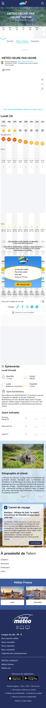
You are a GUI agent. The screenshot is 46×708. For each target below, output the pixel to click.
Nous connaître (8, 642)
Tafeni (42, 8)
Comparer (35, 41)
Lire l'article (35, 543)
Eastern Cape (18, 8)
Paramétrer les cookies (34, 693)
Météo (2, 8)
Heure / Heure (22, 41)
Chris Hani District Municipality (31, 8)
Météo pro (6, 668)
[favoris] (42, 15)
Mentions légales (13, 686)
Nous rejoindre (8, 646)
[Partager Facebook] (22, 306)
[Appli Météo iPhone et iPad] (15, 678)
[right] (44, 31)
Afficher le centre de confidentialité (24, 697)
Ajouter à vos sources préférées (24, 312)
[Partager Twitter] (27, 306)
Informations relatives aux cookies (24, 690)
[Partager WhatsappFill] (36, 306)
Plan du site (35, 686)
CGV (27, 686)
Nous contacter (8, 649)
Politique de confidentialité (15, 693)
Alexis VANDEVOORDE (25, 62)
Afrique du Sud (9, 8)
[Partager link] (17, 306)
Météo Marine (7, 664)
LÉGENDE (7, 70)
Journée (10, 41)
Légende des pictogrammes (14, 653)
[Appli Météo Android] (31, 678)
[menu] (3, 3)
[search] (42, 3)
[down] (23, 497)
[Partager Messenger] (32, 306)
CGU (22, 686)
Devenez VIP (24, 285)
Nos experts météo (10, 638)
